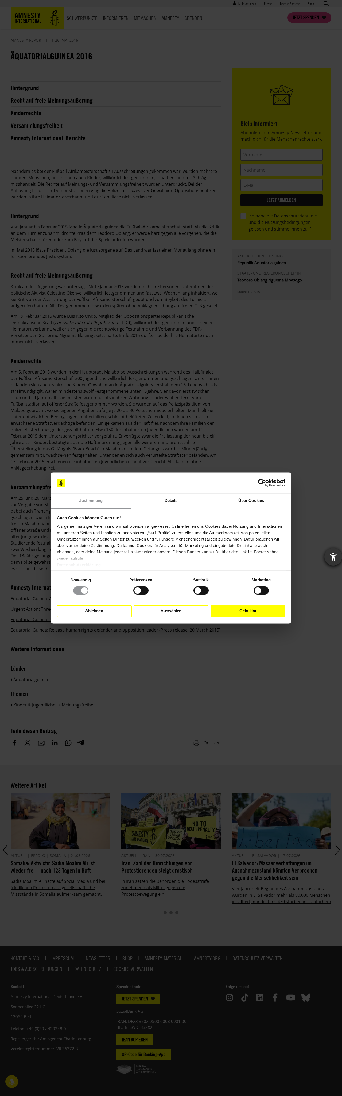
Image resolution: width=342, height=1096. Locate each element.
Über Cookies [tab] (251, 500)
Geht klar (247, 611)
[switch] (141, 590)
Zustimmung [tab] (91, 500)
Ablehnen (94, 611)
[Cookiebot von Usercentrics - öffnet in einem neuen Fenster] (262, 483)
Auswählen (171, 611)
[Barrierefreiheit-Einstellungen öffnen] (333, 557)
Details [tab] (171, 500)
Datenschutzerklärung (79, 564)
